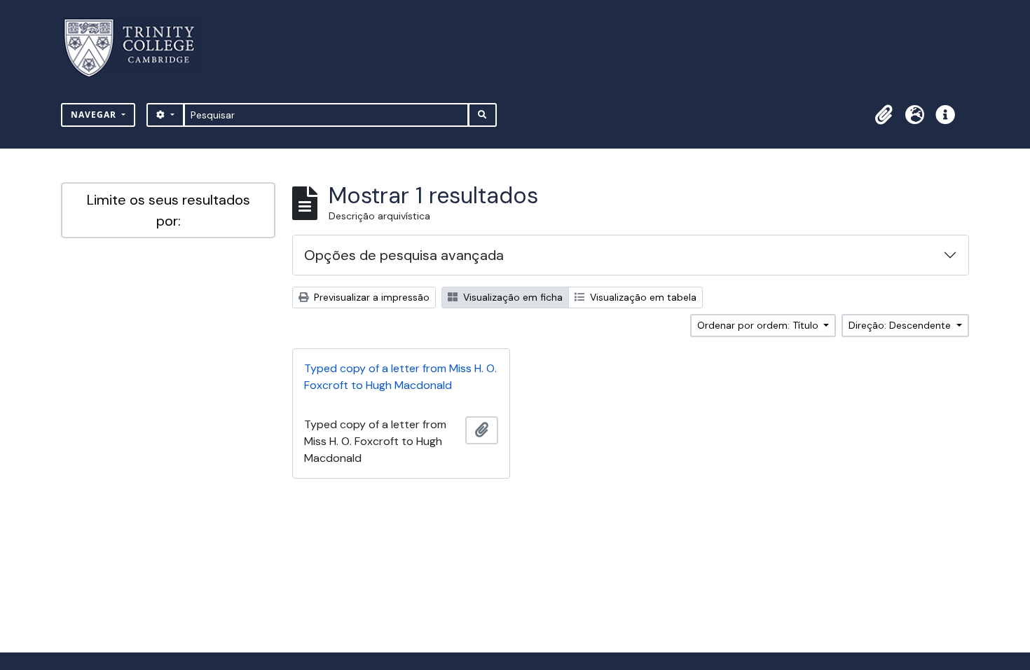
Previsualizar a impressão (370, 297)
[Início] (138, 48)
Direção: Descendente (901, 325)
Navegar (95, 115)
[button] (883, 115)
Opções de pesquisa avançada (404, 255)
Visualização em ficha (511, 297)
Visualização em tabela (641, 297)
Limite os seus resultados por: (168, 210)
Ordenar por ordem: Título (759, 325)
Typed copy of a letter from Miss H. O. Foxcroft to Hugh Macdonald (400, 376)
